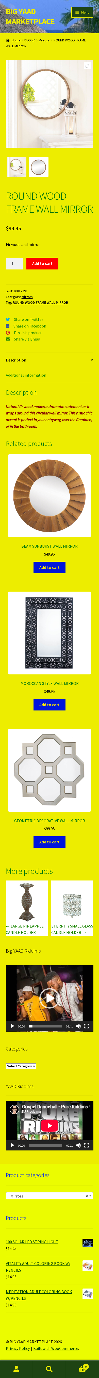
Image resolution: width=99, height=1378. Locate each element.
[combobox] (49, 1195)
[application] (49, 998)
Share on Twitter (28, 319)
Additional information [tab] (26, 375)
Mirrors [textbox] (48, 1196)
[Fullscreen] (86, 1026)
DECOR (29, 40)
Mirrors (44, 40)
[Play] (12, 1026)
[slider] (45, 1026)
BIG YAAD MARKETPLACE (30, 16)
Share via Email (27, 339)
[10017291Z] (17, 167)
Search (49, 1369)
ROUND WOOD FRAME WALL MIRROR (40, 302)
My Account (16, 1369)
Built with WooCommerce (55, 1348)
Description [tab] (16, 360)
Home (16, 40)
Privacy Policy (18, 1348)
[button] (49, 998)
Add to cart (42, 263)
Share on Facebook (29, 326)
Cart (76, 1365)
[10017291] (38, 167)
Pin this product (28, 332)
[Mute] (78, 1026)
